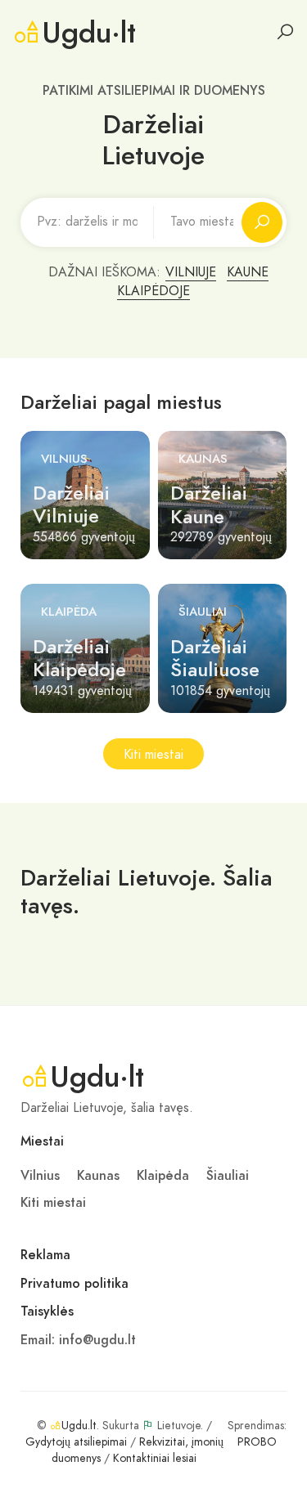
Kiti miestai (153, 755)
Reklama (45, 1255)
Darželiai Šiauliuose (215, 658)
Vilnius (64, 458)
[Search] (285, 32)
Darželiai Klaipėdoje (79, 658)
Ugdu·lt (89, 32)
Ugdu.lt (79, 1425)
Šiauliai (202, 611)
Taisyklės (47, 1311)
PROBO (257, 1442)
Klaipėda (69, 611)
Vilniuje (190, 272)
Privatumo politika (74, 1284)
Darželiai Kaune (208, 504)
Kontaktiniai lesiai (154, 1458)
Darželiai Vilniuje (71, 504)
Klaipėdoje (153, 291)
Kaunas (203, 458)
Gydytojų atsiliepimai (76, 1442)
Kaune (248, 272)
